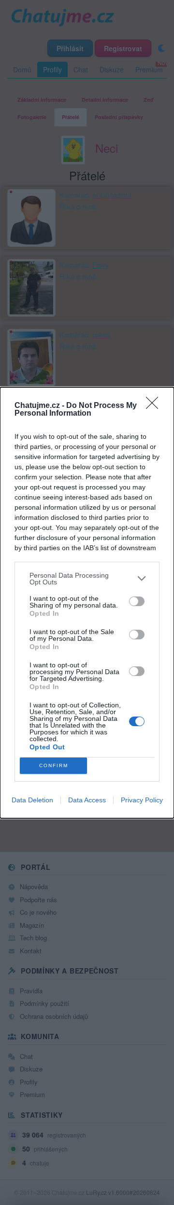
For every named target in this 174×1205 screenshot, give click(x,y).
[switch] (137, 601)
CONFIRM (53, 765)
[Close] (155, 406)
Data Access (87, 800)
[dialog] (87, 602)
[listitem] (87, 578)
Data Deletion (32, 800)
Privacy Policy (142, 800)
